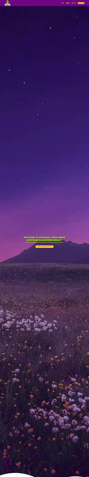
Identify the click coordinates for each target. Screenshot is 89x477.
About (67, 3)
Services (74, 3)
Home (62, 3)
